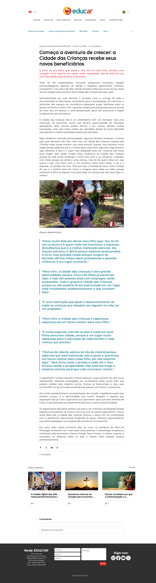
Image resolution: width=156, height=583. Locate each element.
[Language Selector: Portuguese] (125, 12)
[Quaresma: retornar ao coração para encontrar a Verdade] (81, 481)
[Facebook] (118, 558)
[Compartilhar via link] (57, 447)
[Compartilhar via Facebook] (40, 447)
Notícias (95, 31)
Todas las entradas (36, 31)
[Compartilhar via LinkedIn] (52, 447)
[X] (128, 558)
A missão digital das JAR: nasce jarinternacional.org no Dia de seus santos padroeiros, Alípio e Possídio (44, 495)
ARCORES (83, 31)
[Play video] (81, 204)
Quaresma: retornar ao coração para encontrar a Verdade (81, 495)
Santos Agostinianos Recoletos (62, 31)
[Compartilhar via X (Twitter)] (46, 447)
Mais (105, 31)
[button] (132, 31)
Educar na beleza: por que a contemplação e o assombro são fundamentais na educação (118, 495)
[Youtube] (123, 558)
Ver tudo (132, 467)
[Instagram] (113, 558)
